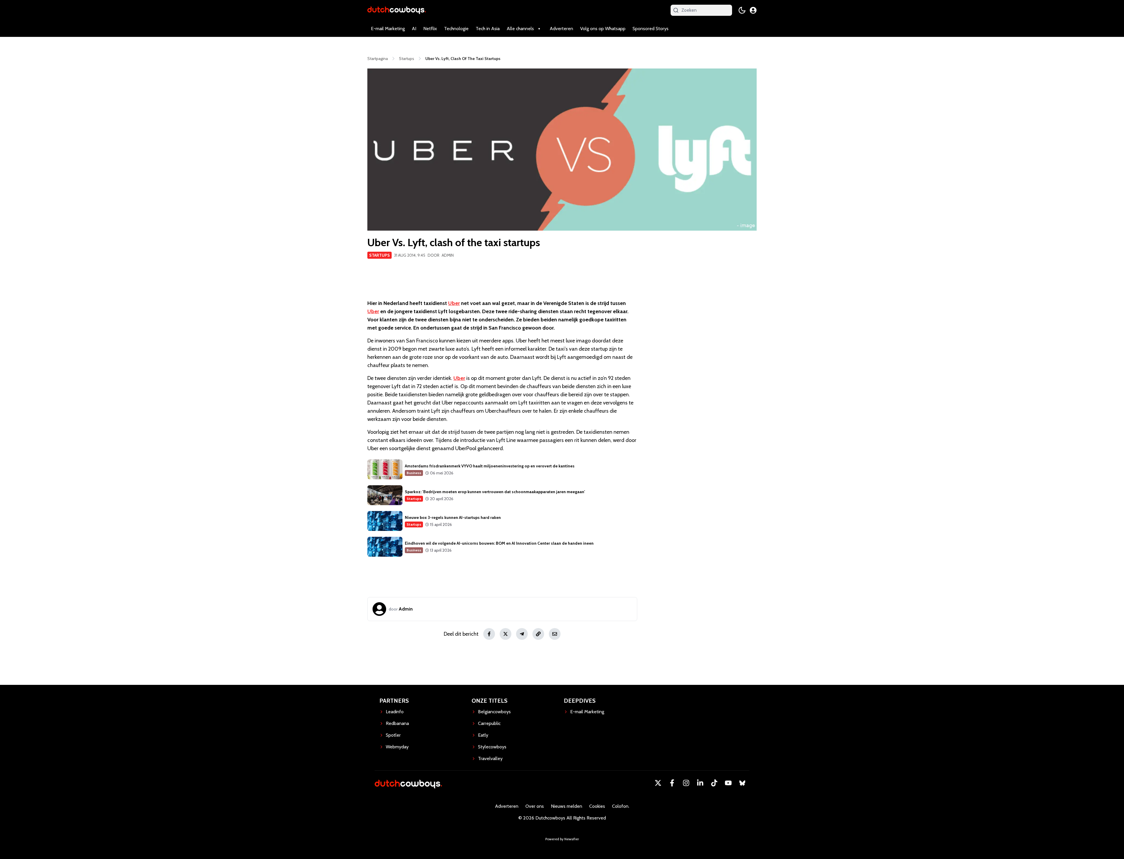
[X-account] (658, 782)
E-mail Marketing (388, 28)
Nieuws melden (566, 806)
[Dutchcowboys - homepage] (396, 10)
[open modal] (753, 10)
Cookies (597, 806)
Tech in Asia (488, 28)
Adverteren (561, 28)
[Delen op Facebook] (489, 634)
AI (414, 28)
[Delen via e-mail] (555, 634)
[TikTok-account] (714, 782)
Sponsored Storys (651, 28)
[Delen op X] (505, 634)
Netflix (430, 28)
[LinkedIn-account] (700, 782)
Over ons (534, 806)
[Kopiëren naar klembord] (538, 634)
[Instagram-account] (686, 782)
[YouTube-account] (728, 782)
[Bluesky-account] (742, 782)
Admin (448, 255)
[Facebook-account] (672, 782)
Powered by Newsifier (562, 839)
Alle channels (520, 28)
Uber (454, 303)
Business (414, 473)
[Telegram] (522, 634)
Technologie (456, 28)
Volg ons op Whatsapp (603, 28)
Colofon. (620, 806)
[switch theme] (742, 10)
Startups (379, 255)
